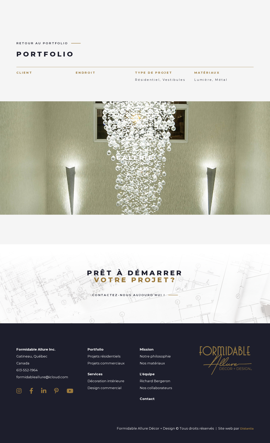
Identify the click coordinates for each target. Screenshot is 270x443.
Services (95, 374)
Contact (147, 399)
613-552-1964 (27, 370)
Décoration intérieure (106, 381)
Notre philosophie (155, 356)
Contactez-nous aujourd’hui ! (128, 295)
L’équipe (147, 374)
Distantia (247, 428)
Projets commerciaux (106, 363)
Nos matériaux (152, 363)
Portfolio (96, 349)
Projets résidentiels (104, 356)
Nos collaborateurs (156, 388)
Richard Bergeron (155, 381)
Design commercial (105, 388)
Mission (147, 349)
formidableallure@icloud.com (42, 377)
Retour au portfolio (42, 43)
